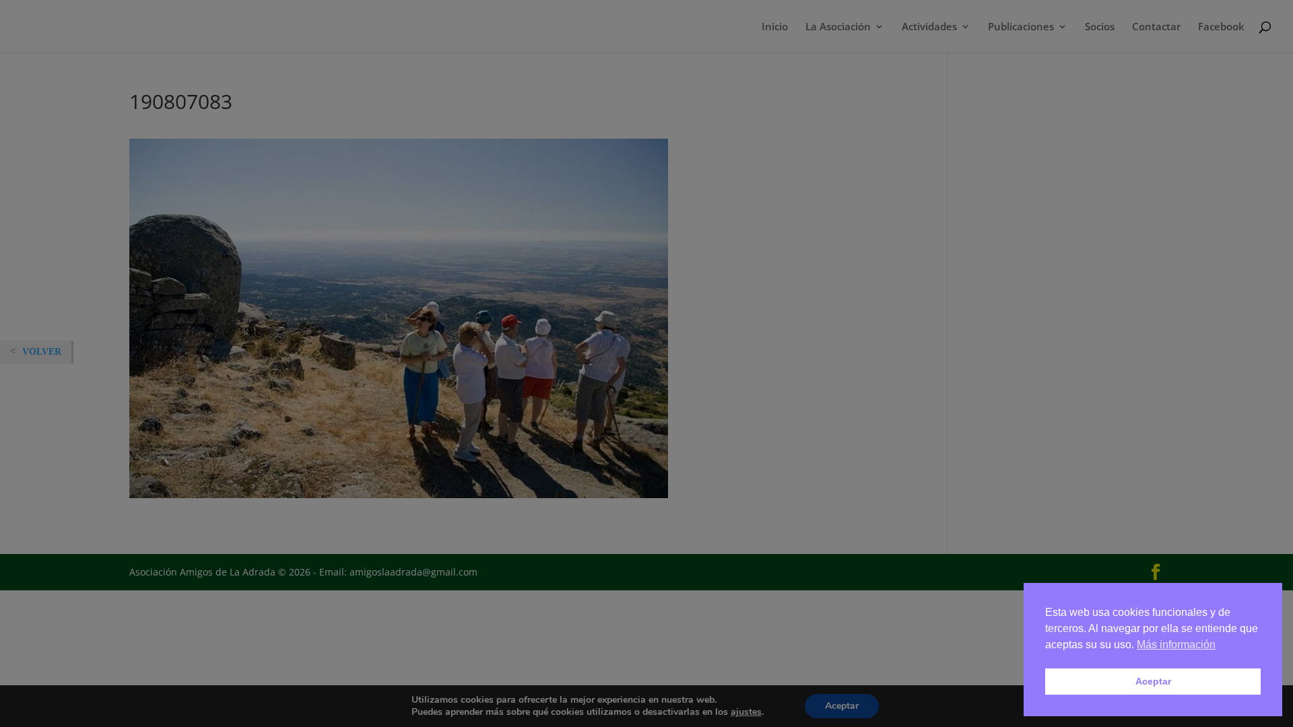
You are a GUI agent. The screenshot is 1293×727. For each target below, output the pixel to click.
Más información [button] (1176, 644)
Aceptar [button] (1153, 681)
